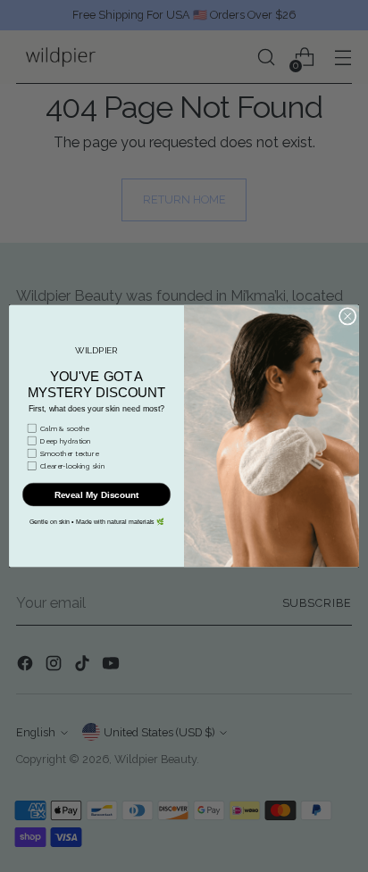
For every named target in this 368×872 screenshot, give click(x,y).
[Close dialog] (347, 317)
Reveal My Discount (96, 495)
